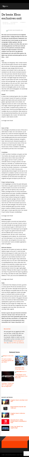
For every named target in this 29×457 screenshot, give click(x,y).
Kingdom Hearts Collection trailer (17, 414)
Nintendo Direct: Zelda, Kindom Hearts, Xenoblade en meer (18, 421)
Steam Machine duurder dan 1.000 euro (18, 407)
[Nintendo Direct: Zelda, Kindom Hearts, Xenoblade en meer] (5, 424)
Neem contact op (23, 454)
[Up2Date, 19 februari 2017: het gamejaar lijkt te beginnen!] (8, 381)
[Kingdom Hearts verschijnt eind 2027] (5, 404)
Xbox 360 (9, 23)
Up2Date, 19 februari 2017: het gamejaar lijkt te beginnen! (8, 384)
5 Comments (23, 22)
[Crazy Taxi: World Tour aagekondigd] (5, 430)
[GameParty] (5, 7)
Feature (4, 23)
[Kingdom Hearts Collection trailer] (5, 417)
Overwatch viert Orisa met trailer (20, 368)
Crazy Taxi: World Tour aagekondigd (16, 427)
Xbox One (13, 23)
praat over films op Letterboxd (16, 342)
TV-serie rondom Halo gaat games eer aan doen (8, 360)
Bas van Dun (5, 22)
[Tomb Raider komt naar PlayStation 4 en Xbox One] (21, 371)
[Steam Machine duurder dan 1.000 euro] (5, 410)
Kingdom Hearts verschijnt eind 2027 (18, 400)
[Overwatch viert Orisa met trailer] (21, 365)
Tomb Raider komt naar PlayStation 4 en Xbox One (21, 376)
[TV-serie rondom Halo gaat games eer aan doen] (8, 355)
